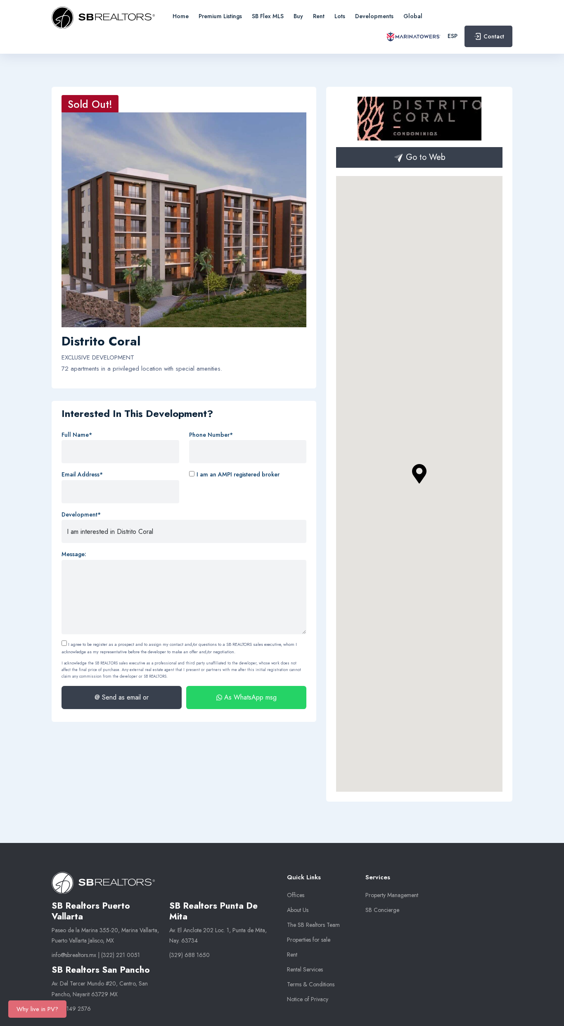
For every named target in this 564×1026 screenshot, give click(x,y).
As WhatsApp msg (249, 697)
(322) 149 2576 (71, 1009)
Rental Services (305, 969)
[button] (419, 474)
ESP (452, 36)
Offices (295, 895)
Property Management (391, 895)
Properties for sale (308, 940)
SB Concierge (382, 910)
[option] (184, 219)
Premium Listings (220, 16)
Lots (339, 16)
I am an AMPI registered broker (238, 474)
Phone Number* (211, 435)
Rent (319, 16)
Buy (298, 16)
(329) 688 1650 (189, 955)
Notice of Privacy (307, 999)
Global (412, 16)
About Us (297, 910)
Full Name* (77, 435)
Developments (374, 16)
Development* (81, 514)
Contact (493, 36)
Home (181, 16)
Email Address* (82, 474)
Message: (74, 554)
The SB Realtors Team (313, 925)
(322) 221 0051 (120, 955)
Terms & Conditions (310, 984)
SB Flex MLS (268, 16)
